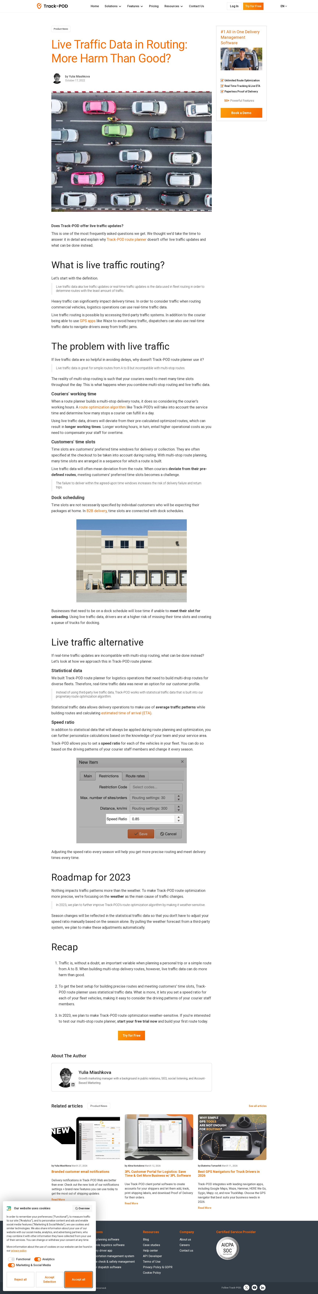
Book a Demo (241, 113)
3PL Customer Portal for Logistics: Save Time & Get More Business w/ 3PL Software (158, 1173)
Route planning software (103, 1239)
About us (185, 1239)
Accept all (78, 1279)
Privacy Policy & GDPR (157, 1267)
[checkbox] (18, 1259)
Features (133, 6)
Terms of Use (151, 1261)
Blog (146, 1239)
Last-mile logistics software (106, 1245)
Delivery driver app (100, 1250)
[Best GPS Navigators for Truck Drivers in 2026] (232, 1137)
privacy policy (18, 1250)
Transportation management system (111, 1256)
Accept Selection (49, 1279)
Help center (150, 1250)
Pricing (154, 6)
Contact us (186, 1250)
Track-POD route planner (126, 239)
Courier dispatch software (104, 1267)
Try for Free (131, 1035)
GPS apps (88, 321)
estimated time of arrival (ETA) (126, 713)
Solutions (111, 6)
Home (95, 6)
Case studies (151, 1245)
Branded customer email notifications (80, 1172)
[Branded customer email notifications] (86, 1137)
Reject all (20, 1279)
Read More (58, 1199)
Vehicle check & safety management (111, 1261)
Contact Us (196, 6)
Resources (172, 6)
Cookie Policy (152, 1272)
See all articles (258, 1106)
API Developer (152, 1256)
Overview (84, 1208)
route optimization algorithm (102, 407)
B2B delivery (96, 511)
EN (283, 6)
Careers (185, 1245)
